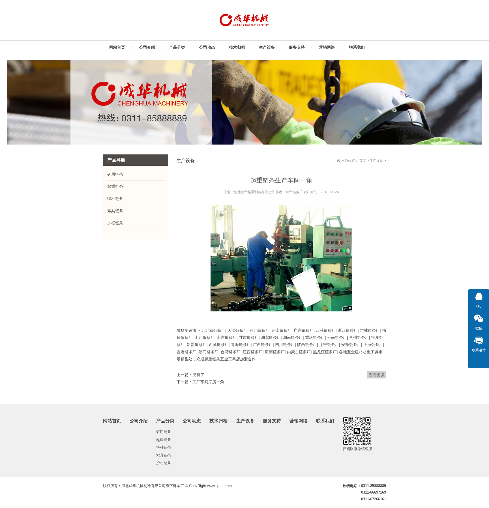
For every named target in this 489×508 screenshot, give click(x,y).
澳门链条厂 (208, 352)
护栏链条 (115, 223)
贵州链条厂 (359, 337)
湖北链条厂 (271, 337)
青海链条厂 (241, 344)
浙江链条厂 (348, 330)
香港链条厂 (186, 352)
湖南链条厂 (293, 337)
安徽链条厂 (351, 344)
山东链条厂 (227, 337)
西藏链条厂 (219, 344)
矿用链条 (115, 174)
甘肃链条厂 (249, 337)
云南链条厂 (337, 337)
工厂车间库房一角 (208, 382)
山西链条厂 (205, 337)
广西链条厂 (263, 344)
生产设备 (376, 161)
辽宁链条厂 (329, 344)
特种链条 (115, 198)
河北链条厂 (259, 330)
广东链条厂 (304, 330)
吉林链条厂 (370, 330)
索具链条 (115, 210)
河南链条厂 (281, 330)
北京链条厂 (215, 330)
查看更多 (377, 375)
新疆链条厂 (197, 344)
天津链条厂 (237, 330)
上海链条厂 (373, 344)
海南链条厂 (275, 352)
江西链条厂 (253, 352)
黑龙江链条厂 (325, 352)
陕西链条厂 (307, 344)
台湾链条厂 (231, 352)
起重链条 (115, 186)
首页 (362, 161)
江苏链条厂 (326, 330)
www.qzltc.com (219, 486)
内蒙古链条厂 (299, 352)
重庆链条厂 (315, 337)
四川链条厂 (285, 344)
